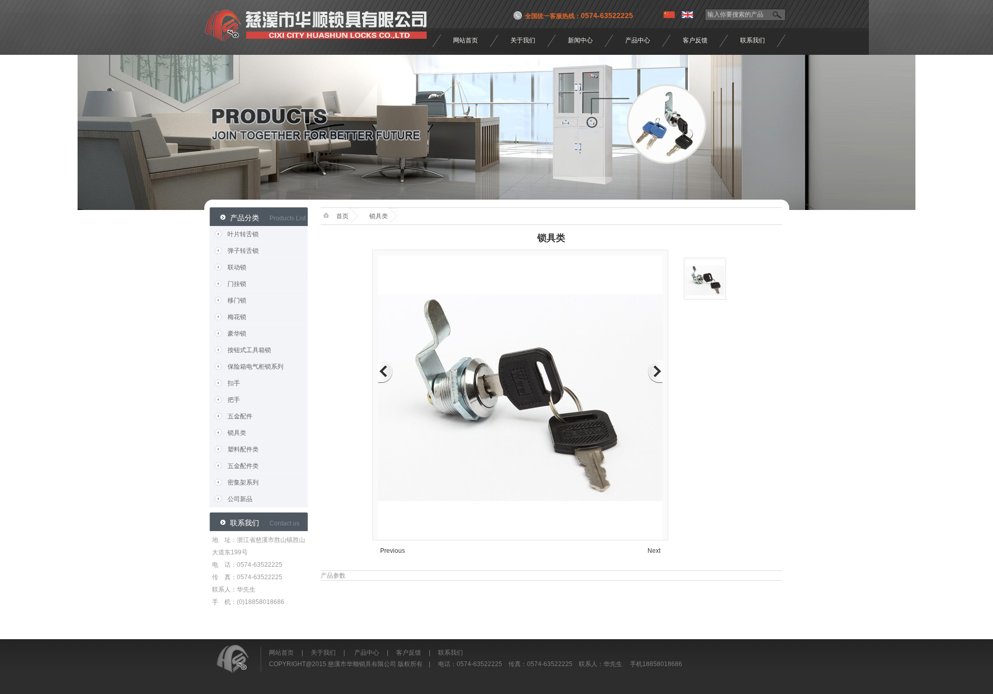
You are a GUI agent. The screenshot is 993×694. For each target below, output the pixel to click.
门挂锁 (237, 284)
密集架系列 (243, 482)
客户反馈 (695, 40)
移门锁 (237, 300)
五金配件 (240, 416)
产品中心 (637, 40)
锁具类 (237, 432)
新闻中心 (580, 40)
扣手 (234, 383)
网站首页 (465, 40)
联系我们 (752, 40)
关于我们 (522, 40)
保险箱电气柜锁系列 (255, 366)
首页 (342, 216)
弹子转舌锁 (243, 250)
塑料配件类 (243, 449)
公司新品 (240, 499)
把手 (234, 399)
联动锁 (237, 267)
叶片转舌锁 (243, 234)
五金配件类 (243, 466)
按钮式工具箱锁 (249, 350)
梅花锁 (237, 317)
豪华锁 (237, 333)
